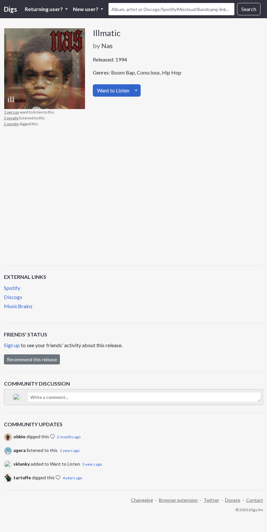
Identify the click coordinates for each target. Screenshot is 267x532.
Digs (10, 9)
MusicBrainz (18, 306)
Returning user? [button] (44, 9)
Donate (232, 500)
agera (19, 450)
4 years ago (72, 477)
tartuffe (22, 477)
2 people (11, 123)
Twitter (211, 500)
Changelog (142, 500)
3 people (11, 118)
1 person (11, 112)
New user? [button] (86, 9)
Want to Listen (113, 90)
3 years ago (92, 464)
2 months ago (68, 436)
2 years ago (69, 450)
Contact (254, 500)
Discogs (13, 297)
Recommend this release (32, 359)
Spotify (12, 288)
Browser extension (178, 500)
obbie (19, 436)
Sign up (12, 345)
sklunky (21, 464)
